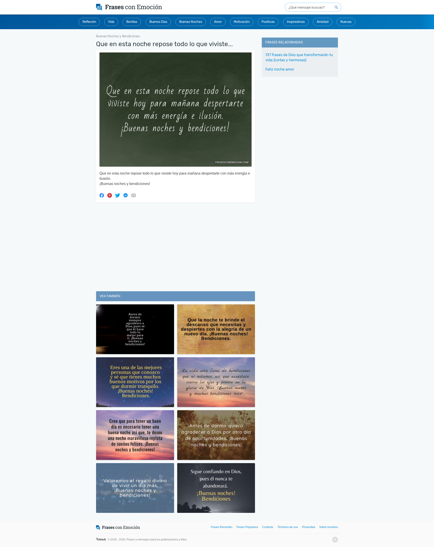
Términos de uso (287, 527)
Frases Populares (247, 527)
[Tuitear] (117, 195)
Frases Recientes (221, 527)
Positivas (268, 22)
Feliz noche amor (279, 69)
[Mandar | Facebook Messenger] (125, 195)
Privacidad (308, 527)
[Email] (133, 195)
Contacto (267, 527)
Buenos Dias (158, 22)
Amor (218, 22)
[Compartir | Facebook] (101, 195)
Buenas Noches (190, 22)
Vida (111, 22)
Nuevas (345, 22)
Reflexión (89, 22)
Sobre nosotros (328, 527)
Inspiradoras (296, 22)
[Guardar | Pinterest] (109, 195)
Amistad (322, 22)
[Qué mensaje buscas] (336, 7)
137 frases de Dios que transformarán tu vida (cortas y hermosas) (299, 57)
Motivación (242, 22)
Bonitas (131, 22)
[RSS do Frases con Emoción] (335, 539)
